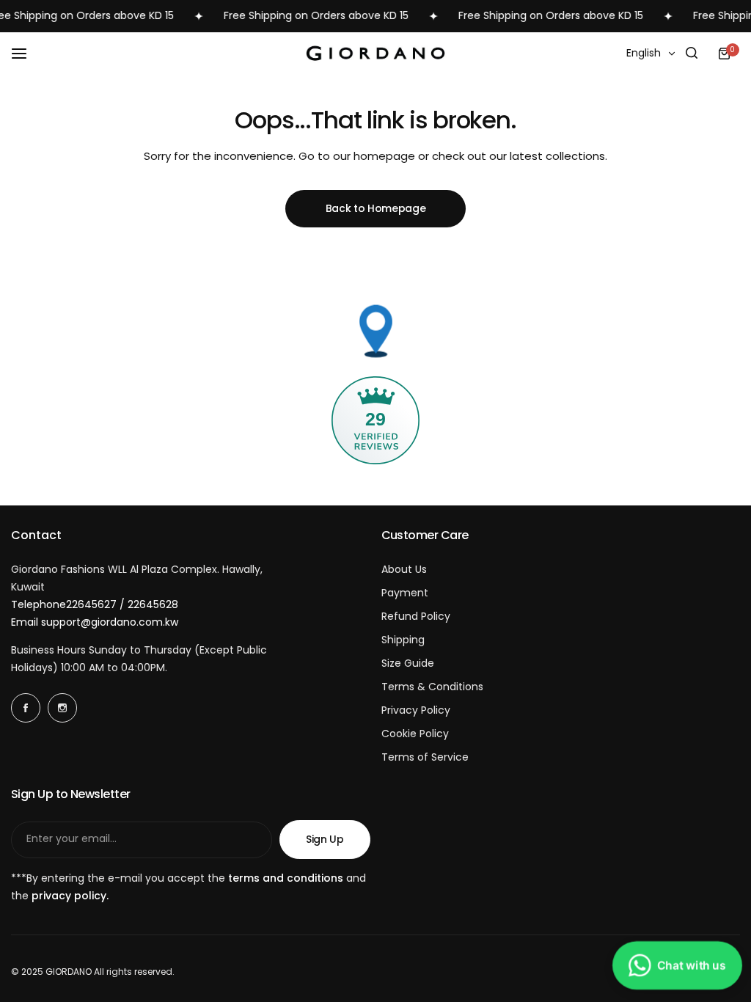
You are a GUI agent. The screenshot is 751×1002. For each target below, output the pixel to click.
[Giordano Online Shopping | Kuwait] (375, 53)
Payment (404, 592)
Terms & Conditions (432, 686)
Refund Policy (415, 616)
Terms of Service (425, 757)
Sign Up (325, 839)
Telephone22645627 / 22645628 (94, 604)
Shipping (403, 639)
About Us (404, 569)
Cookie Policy (415, 733)
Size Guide (407, 663)
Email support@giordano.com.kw (94, 622)
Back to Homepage (376, 208)
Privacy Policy (415, 710)
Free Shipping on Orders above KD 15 (306, 15)
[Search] (691, 53)
